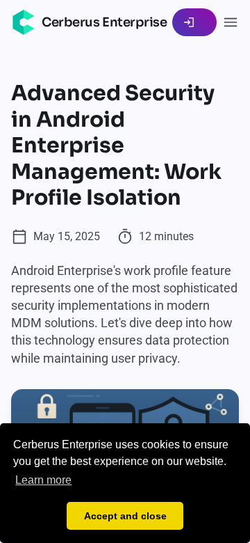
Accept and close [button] (125, 515)
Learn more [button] (43, 480)
